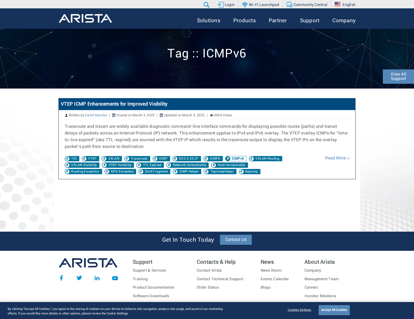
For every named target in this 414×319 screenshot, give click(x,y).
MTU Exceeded (122, 171)
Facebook (61, 278)
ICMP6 (215, 158)
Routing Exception (85, 171)
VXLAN (113, 158)
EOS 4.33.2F (188, 158)
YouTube (115, 278)
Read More (336, 158)
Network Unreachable (189, 165)
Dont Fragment (156, 171)
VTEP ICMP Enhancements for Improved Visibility (114, 104)
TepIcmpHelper (222, 171)
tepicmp (251, 171)
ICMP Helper (189, 171)
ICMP (163, 158)
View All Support (398, 76)
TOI (74, 158)
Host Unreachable (231, 165)
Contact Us (236, 240)
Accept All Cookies (334, 310)
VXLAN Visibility (84, 165)
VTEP (92, 158)
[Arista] (85, 18)
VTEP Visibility (120, 165)
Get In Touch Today (188, 240)
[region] (207, 310)
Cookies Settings (299, 310)
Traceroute (139, 158)
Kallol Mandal (96, 115)
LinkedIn (97, 278)
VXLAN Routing (267, 158)
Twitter (79, 278)
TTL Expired (152, 165)
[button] (207, 5)
